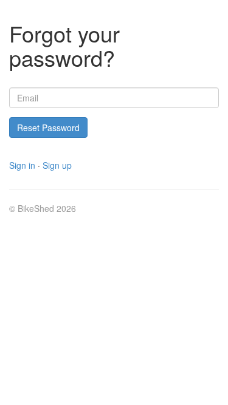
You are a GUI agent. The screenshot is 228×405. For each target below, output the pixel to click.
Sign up (57, 165)
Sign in (22, 165)
